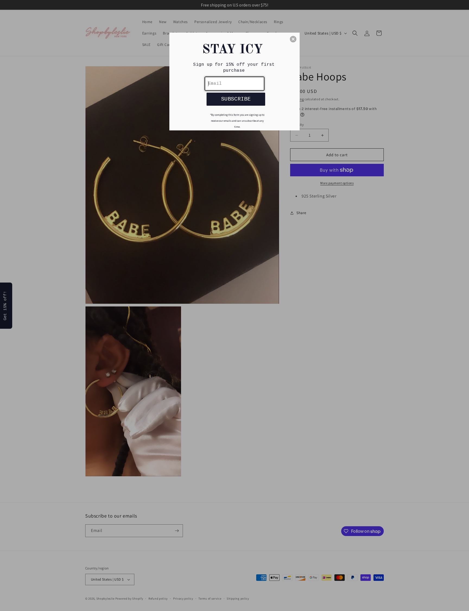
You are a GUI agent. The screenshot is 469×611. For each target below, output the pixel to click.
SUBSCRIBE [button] (236, 99)
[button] (293, 39)
